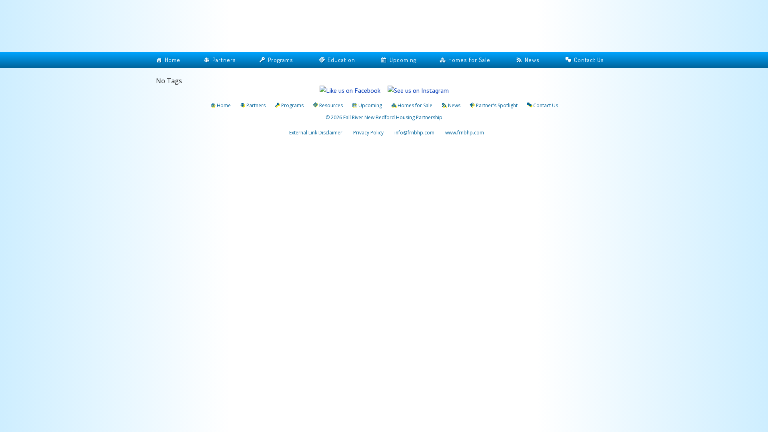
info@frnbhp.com (414, 132)
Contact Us (589, 60)
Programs (280, 60)
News (532, 60)
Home (172, 60)
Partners (224, 60)
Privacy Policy (368, 132)
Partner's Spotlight (497, 105)
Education (341, 60)
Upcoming (403, 60)
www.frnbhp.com (464, 132)
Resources (331, 105)
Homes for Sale (469, 60)
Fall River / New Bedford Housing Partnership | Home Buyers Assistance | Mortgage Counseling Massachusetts (236, 27)
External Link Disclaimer (315, 132)
